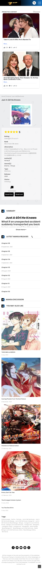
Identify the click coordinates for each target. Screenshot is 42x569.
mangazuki (25, 526)
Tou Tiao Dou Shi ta (7, 508)
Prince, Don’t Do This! (8, 492)
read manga (34, 526)
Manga (21, 523)
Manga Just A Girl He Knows (14, 524)
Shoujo (12, 166)
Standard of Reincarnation (10, 446)
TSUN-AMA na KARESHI (8, 352)
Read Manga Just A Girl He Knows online (19, 529)
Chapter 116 (5, 243)
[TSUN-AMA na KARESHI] (21, 330)
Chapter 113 (5, 267)
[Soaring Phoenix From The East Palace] (21, 377)
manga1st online (7, 526)
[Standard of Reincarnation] (21, 424)
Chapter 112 (5, 275)
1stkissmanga (5, 519)
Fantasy (18, 519)
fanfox (13, 519)
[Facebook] (13, 547)
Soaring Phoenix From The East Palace (13, 399)
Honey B (7, 160)
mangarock (17, 526)
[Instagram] (28, 547)
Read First (9, 194)
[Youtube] (21, 547)
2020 (6, 176)
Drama (8, 96)
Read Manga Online (29, 530)
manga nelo (28, 524)
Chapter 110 (5, 291)
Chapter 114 (5, 259)
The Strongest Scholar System (11, 500)
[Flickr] (24, 547)
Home (3, 96)
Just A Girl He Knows (18, 96)
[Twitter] (17, 547)
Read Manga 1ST (7, 528)
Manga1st (36, 524)
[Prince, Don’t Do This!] (21, 471)
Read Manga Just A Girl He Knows (23, 528)
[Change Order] (32, 236)
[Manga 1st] (11, 3)
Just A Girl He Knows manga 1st (24, 521)
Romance (5, 532)
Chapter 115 (5, 251)
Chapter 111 (5, 283)
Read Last (19, 194)
